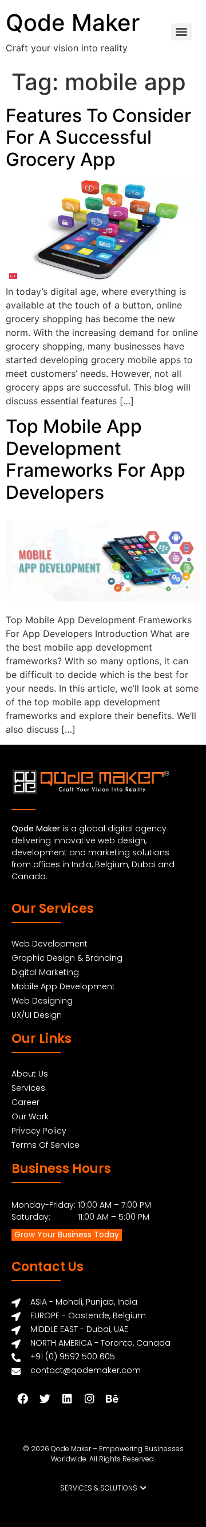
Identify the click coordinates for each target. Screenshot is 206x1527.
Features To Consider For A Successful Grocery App (98, 137)
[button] (103, 1488)
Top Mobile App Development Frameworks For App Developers (95, 459)
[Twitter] (45, 1399)
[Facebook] (22, 1399)
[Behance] (111, 1399)
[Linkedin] (67, 1399)
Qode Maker (73, 22)
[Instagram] (89, 1399)
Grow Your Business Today (66, 1234)
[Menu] (181, 31)
